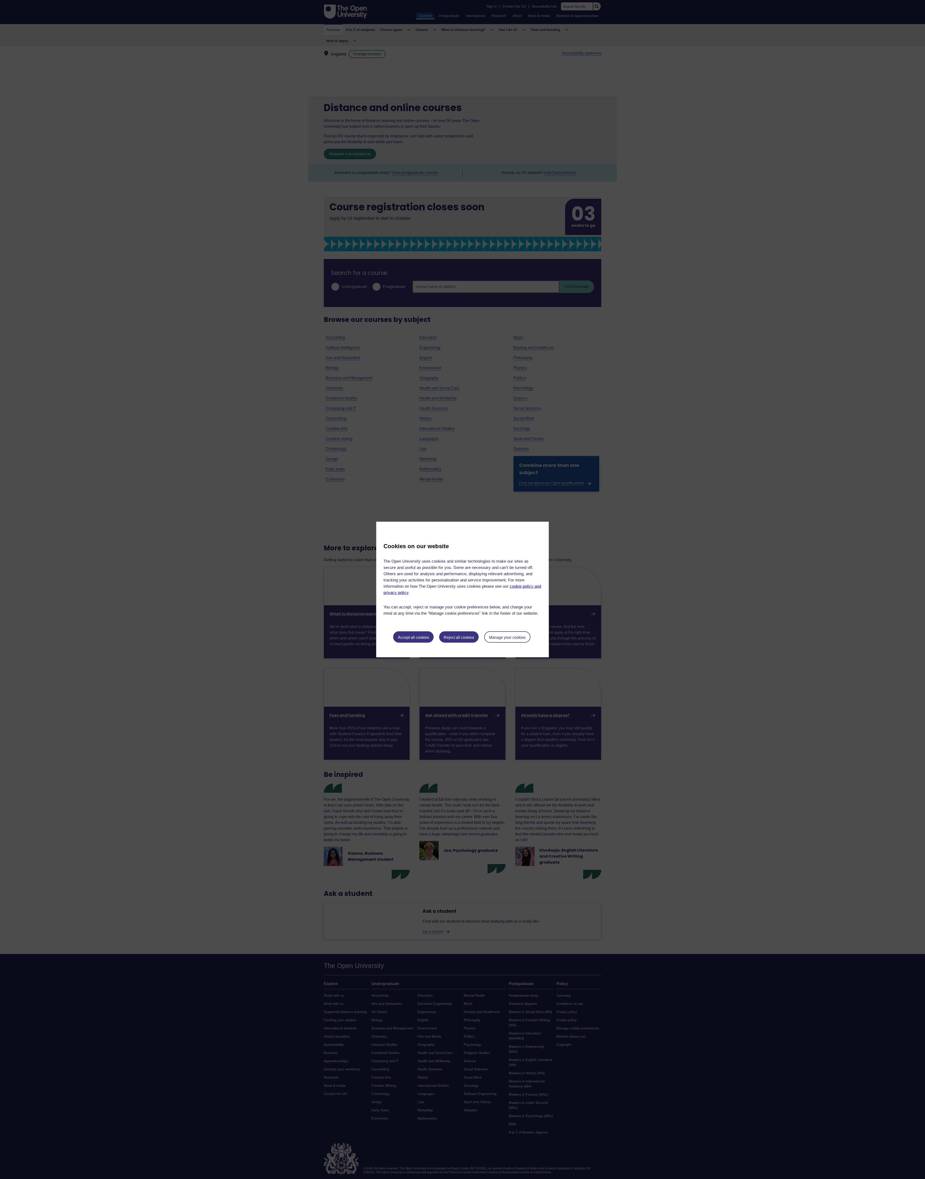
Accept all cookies (413, 637)
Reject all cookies (459, 637)
